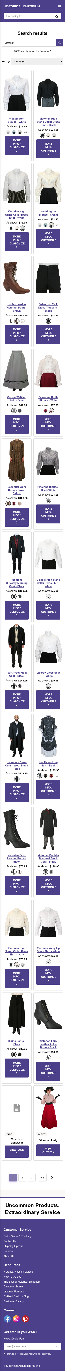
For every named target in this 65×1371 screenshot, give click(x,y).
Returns (8, 1251)
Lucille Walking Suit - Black (48, 764)
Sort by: (6, 61)
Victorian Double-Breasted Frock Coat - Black (48, 858)
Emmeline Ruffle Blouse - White (48, 398)
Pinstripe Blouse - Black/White (48, 488)
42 (42, 1177)
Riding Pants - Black (16, 1042)
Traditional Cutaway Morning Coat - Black (17, 583)
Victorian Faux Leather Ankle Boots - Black (48, 1044)
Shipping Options (13, 1246)
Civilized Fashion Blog (16, 1296)
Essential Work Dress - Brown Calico (17, 490)
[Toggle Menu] (58, 6)
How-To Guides (12, 1276)
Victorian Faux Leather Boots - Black (16, 858)
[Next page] (52, 1177)
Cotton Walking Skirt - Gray (16, 398)
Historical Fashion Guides (18, 1271)
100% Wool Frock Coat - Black (16, 674)
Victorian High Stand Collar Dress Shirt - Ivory (16, 951)
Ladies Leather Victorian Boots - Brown (16, 307)
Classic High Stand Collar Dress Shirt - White (48, 583)
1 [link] (13, 1177)
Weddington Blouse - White (17, 120)
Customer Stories (13, 1286)
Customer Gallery (14, 1301)
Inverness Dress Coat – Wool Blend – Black (16, 765)
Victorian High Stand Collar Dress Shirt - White (16, 215)
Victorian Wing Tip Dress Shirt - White (48, 949)
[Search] (59, 42)
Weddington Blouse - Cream (48, 213)
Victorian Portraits (14, 1291)
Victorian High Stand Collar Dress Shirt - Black (48, 122)
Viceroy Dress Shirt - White (48, 674)
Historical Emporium (22, 6)
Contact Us (10, 1241)
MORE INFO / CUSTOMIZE (17, 144)
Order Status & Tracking (17, 1236)
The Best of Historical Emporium (22, 1281)
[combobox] (28, 42)
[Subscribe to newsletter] (57, 1346)
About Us (9, 1256)
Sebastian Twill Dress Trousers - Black (48, 307)
